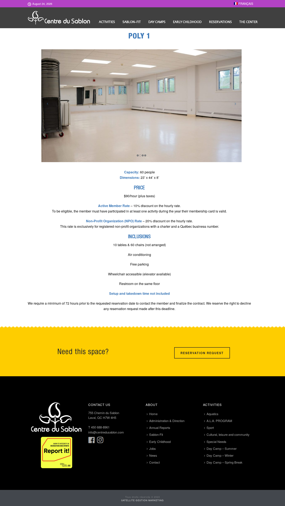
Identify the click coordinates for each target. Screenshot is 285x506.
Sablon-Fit (131, 22)
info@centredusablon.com (106, 432)
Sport (210, 427)
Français (245, 3)
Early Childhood (187, 22)
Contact (154, 462)
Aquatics (212, 414)
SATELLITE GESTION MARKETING (142, 500)
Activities (107, 22)
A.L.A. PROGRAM (219, 420)
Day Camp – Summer (222, 448)
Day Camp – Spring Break (224, 462)
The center (248, 22)
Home (153, 414)
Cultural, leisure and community (228, 434)
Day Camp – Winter (220, 455)
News (153, 455)
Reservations (220, 22)
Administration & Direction (166, 420)
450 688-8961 (100, 427)
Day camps (156, 22)
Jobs (152, 448)
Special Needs (216, 441)
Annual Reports (159, 427)
